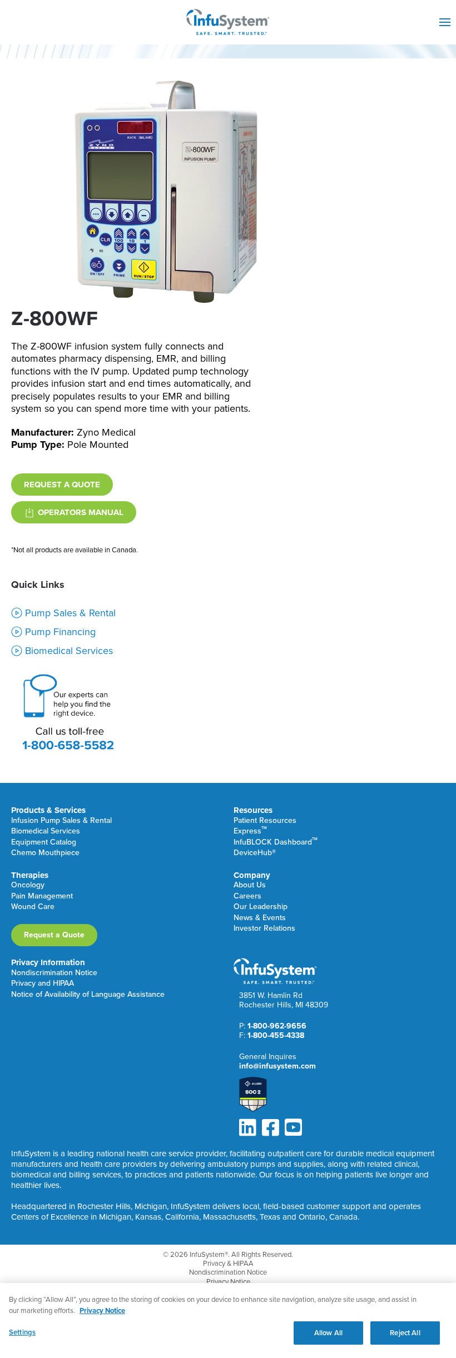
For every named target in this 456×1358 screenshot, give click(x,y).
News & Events (260, 918)
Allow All (328, 1332)
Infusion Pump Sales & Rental (61, 821)
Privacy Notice (228, 1281)
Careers (247, 896)
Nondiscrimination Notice (54, 973)
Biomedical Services (45, 831)
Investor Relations (264, 928)
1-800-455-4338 (275, 1035)
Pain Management (42, 896)
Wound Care (32, 907)
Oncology (27, 885)
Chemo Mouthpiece (45, 853)
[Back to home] (228, 22)
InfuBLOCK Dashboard (276, 842)
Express (250, 831)
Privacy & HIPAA (228, 1263)
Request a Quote (62, 484)
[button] (444, 22)
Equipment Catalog (43, 842)
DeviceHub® (255, 853)
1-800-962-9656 (276, 1026)
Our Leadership (261, 907)
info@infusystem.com (277, 1066)
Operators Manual (80, 512)
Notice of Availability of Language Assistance (88, 995)
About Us (250, 885)
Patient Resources (265, 821)
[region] (228, 1320)
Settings (22, 1332)
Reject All (405, 1332)
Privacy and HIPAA (42, 983)
